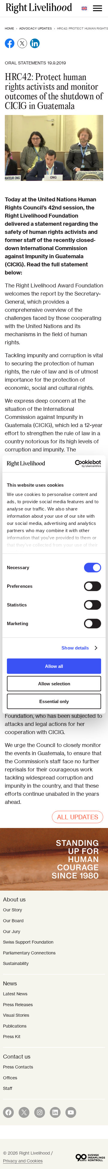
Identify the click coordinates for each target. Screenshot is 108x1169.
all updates (77, 817)
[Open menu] (97, 8)
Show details (75, 647)
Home (9, 28)
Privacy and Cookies (23, 1161)
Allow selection (54, 683)
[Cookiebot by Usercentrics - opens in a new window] (76, 464)
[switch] (92, 586)
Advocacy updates (35, 28)
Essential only (54, 701)
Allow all (54, 665)
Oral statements (25, 63)
